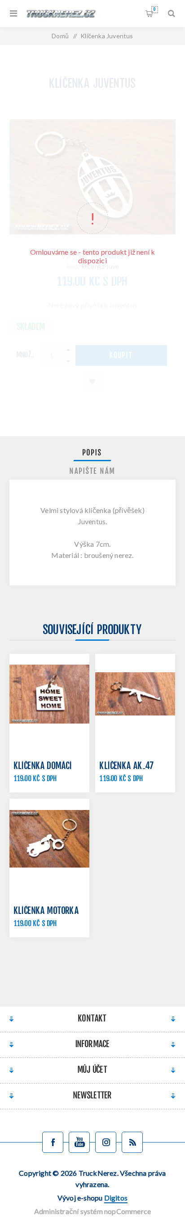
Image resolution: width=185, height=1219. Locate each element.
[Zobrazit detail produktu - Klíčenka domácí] (49, 694)
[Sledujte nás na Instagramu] (105, 1142)
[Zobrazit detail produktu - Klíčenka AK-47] (135, 694)
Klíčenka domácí (43, 766)
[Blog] (132, 1142)
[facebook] (52, 1142)
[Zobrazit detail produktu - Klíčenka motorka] (49, 839)
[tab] (92, 453)
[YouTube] (79, 1142)
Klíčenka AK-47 (127, 766)
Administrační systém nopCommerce (92, 1211)
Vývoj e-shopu (92, 1197)
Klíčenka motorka (46, 911)
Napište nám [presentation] (92, 471)
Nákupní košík (154, 10)
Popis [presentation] (92, 453)
